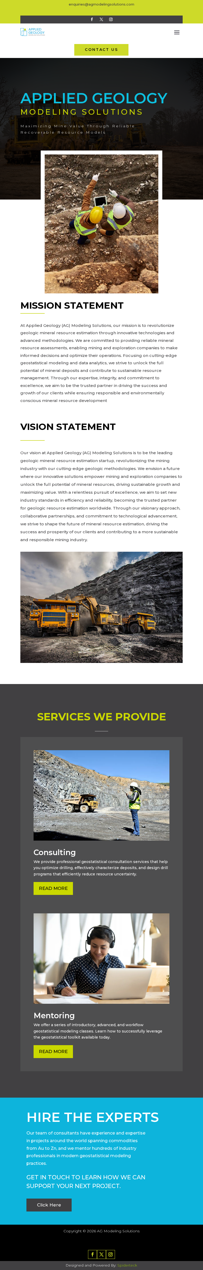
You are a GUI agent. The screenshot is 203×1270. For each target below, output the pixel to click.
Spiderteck (127, 1265)
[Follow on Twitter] (101, 19)
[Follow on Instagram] (111, 19)
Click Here (49, 1205)
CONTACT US (101, 49)
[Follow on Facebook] (92, 19)
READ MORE (53, 888)
